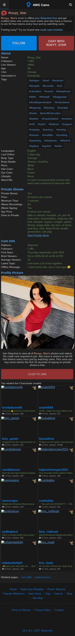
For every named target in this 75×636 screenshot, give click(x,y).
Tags (48, 593)
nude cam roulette (51, 29)
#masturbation (50, 118)
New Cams (35, 593)
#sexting (61, 129)
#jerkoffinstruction (50, 113)
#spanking (35, 140)
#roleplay (34, 129)
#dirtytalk (44, 96)
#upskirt (46, 146)
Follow (19, 43)
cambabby (46, 500)
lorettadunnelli (12, 407)
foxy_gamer (10, 438)
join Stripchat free (46, 18)
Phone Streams (56, 589)
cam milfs (26, 577)
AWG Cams (40, 5)
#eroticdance (62, 102)
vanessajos (10, 500)
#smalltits (47, 135)
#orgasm (67, 124)
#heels (33, 113)
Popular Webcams (14, 593)
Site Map (38, 597)
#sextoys (48, 129)
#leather (34, 118)
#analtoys (57, 80)
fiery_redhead (48, 531)
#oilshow (54, 124)
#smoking (61, 135)
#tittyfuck (65, 140)
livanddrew (46, 438)
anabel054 (46, 407)
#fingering (35, 107)
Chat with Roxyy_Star (56, 43)
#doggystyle (60, 96)
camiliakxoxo (11, 469)
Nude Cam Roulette (32, 589)
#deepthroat (63, 91)
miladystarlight (12, 562)
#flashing (49, 107)
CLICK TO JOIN (37, 374)
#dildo (32, 96)
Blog (69, 593)
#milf (32, 124)
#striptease (50, 140)
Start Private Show (38, 235)
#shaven (34, 135)
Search (59, 593)
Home (13, 589)
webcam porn (43, 577)
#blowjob (34, 85)
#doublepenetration (40, 102)
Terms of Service (21, 609)
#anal (46, 80)
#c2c (59, 85)
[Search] (70, 4)
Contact (59, 609)
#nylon (42, 124)
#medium (67, 118)
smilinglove (10, 531)
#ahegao (34, 80)
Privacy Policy (43, 609)
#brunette (48, 85)
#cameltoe (35, 91)
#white (58, 146)
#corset (48, 91)
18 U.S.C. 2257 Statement (37, 630)
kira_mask (46, 562)
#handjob (63, 107)
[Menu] (4, 4)
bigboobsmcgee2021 (53, 469)
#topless (34, 146)
